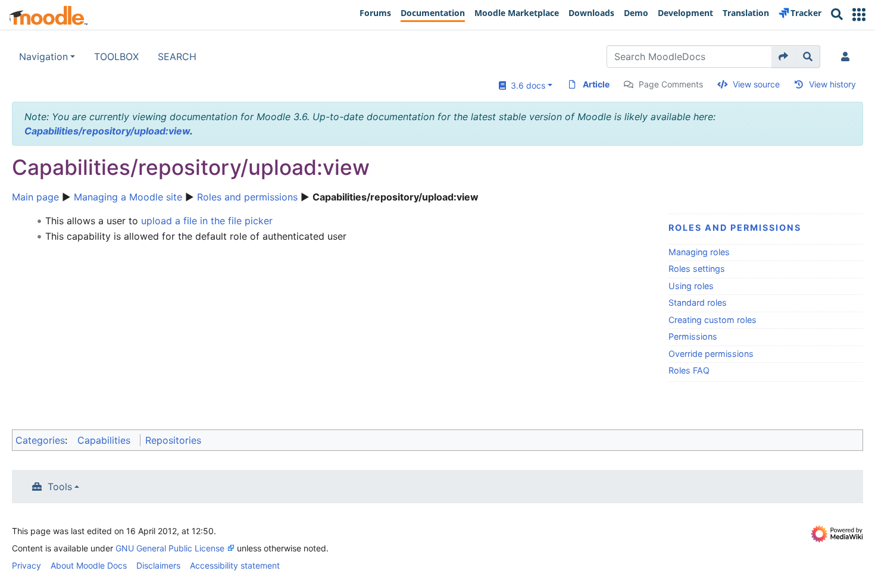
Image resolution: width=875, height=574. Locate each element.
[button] (859, 14)
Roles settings (696, 269)
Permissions (692, 336)
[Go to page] (783, 56)
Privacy (26, 565)
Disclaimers (158, 565)
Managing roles (699, 252)
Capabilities (103, 440)
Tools (60, 487)
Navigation (43, 56)
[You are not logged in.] (847, 56)
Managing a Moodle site (128, 197)
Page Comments (671, 84)
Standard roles (697, 302)
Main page (35, 197)
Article (596, 84)
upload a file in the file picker (207, 221)
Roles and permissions (247, 197)
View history (832, 84)
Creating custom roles (712, 320)
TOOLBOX (116, 56)
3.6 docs (525, 85)
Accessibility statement (235, 565)
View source (756, 84)
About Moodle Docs (89, 565)
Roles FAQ (689, 370)
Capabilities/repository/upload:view (107, 131)
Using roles (691, 286)
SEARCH (177, 56)
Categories (40, 440)
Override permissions (711, 354)
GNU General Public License (169, 548)
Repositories (173, 440)
